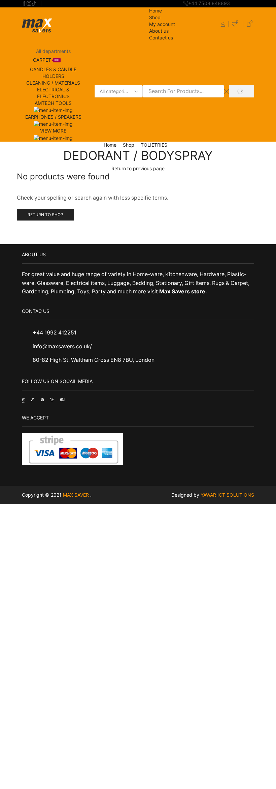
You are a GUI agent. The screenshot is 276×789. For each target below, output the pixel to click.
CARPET (46, 60)
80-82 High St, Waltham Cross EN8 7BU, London (93, 360)
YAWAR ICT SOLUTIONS (227, 495)
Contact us (161, 37)
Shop (155, 17)
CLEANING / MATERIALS (53, 83)
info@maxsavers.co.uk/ (62, 346)
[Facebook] (24, 3)
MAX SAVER (76, 495)
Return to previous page (138, 168)
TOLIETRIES (154, 145)
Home (155, 10)
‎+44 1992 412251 (54, 332)
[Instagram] (29, 3)
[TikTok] (33, 3)
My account (162, 24)
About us (159, 31)
